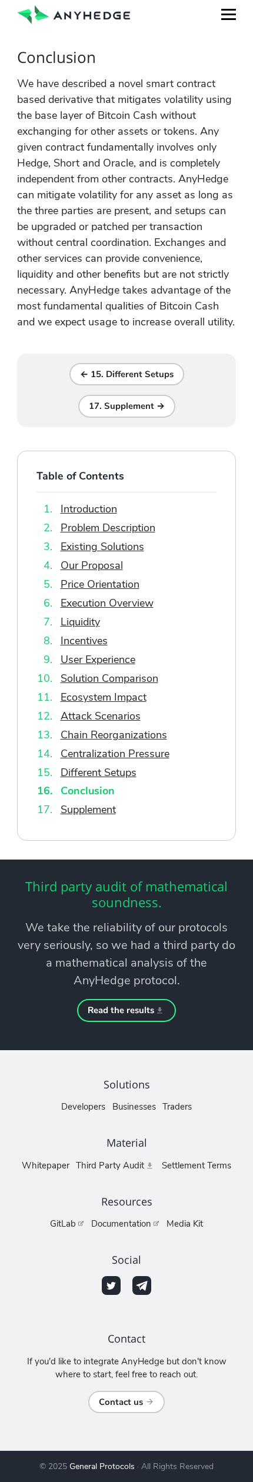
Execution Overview (107, 603)
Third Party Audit (110, 1165)
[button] (228, 14)
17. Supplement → (127, 406)
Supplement (88, 809)
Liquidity (80, 622)
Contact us (121, 1402)
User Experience (98, 659)
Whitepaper (45, 1165)
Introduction (89, 509)
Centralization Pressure (115, 754)
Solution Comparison (109, 678)
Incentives (84, 641)
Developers (83, 1107)
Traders (177, 1107)
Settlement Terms (196, 1165)
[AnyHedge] (73, 13)
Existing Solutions (102, 546)
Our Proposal (92, 565)
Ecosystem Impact (104, 697)
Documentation (121, 1224)
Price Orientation (100, 584)
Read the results (121, 1010)
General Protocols (102, 1466)
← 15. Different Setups (127, 374)
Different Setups (99, 772)
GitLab (63, 1224)
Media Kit (185, 1224)
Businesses (134, 1107)
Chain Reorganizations (114, 735)
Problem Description (108, 528)
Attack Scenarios (101, 716)
